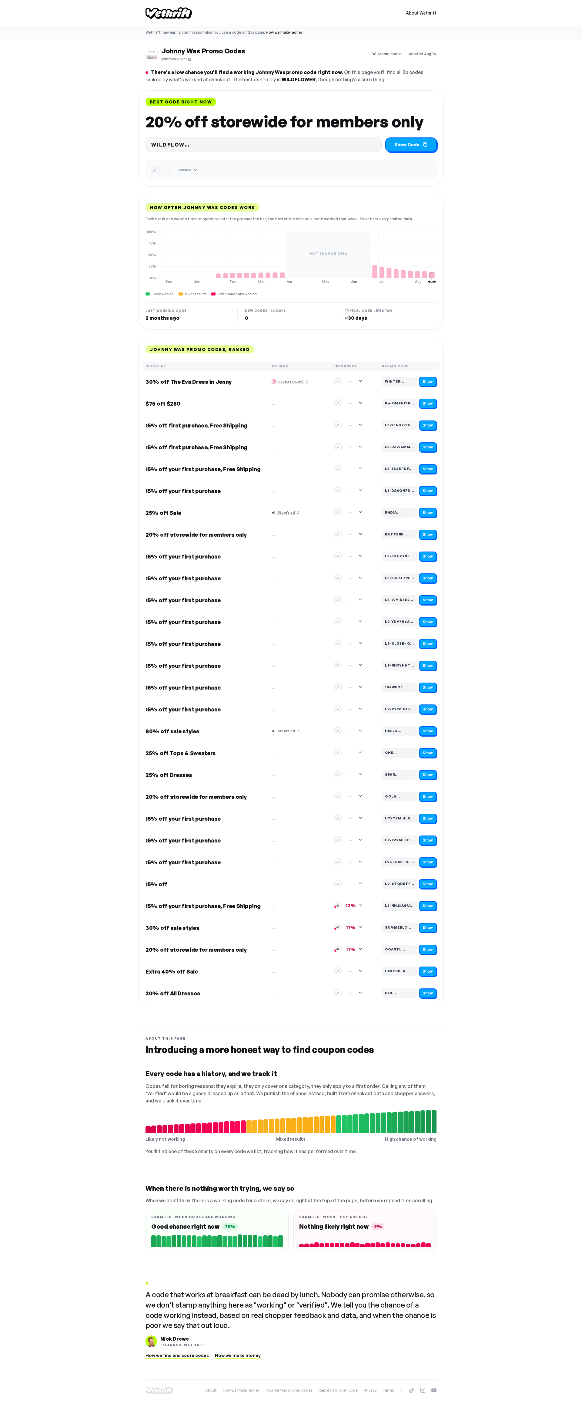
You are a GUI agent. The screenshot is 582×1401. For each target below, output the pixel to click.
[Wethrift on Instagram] (423, 1390)
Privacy (370, 1390)
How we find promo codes (289, 1390)
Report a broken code (338, 1390)
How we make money (284, 32)
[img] (291, 256)
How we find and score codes (177, 1355)
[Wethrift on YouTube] (434, 1390)
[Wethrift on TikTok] (411, 1390)
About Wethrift (421, 12)
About (211, 1390)
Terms (388, 1390)
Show (428, 381)
